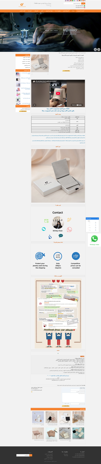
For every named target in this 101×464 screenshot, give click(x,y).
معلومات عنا (58, 10)
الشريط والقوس (27, 65)
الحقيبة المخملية (49, 455)
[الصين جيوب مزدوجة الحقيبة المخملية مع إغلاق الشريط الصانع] (18, 90)
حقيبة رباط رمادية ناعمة (26, 98)
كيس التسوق (27, 67)
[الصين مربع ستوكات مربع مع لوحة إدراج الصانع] (18, 85)
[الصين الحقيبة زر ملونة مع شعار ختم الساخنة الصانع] (18, 74)
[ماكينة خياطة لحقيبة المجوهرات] (50, 51)
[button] (95, 49)
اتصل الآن (23, 111)
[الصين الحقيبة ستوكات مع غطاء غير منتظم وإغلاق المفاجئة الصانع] (18, 95)
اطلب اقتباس (22, 10)
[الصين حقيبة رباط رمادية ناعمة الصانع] (18, 100)
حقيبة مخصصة (74, 385)
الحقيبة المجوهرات (78, 385)
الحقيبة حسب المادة (26, 59)
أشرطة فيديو (66, 10)
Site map (66, 455)
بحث (83, 3)
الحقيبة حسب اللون (26, 57)
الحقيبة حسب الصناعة (26, 63)
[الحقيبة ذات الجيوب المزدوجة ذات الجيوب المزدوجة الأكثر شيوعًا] (40, 63)
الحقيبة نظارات (64, 385)
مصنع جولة (66, 454)
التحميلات (36, 10)
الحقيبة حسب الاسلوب (26, 61)
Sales (89, 220)
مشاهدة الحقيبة (69, 385)
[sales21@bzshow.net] (31, 391)
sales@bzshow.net (79, 7)
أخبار (42, 10)
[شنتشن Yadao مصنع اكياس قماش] (22, 7)
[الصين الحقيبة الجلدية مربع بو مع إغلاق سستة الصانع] (18, 79)
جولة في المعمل (49, 10)
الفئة (79, 52)
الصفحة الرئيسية (80, 10)
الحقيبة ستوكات (59, 385)
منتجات (73, 10)
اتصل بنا (30, 10)
